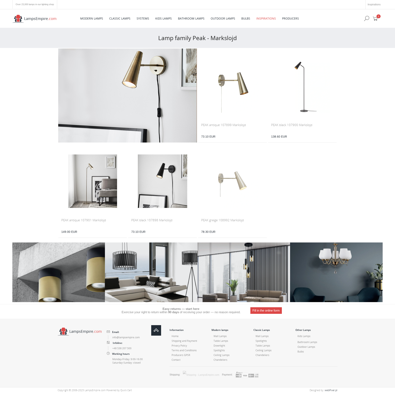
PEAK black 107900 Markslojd (291, 125)
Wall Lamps (220, 336)
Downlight (219, 345)
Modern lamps (91, 18)
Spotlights (219, 350)
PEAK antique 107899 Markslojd (223, 125)
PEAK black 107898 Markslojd (151, 220)
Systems (143, 18)
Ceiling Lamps (222, 355)
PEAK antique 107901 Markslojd (83, 220)
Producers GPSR (181, 355)
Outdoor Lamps (223, 18)
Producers (290, 18)
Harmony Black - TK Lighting (151, 272)
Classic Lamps (119, 18)
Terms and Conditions (184, 350)
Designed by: (323, 390)
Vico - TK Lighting (58, 272)
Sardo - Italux (244, 272)
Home (175, 336)
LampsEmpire (40, 18)
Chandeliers (220, 360)
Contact (176, 360)
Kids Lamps (163, 18)
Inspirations (374, 4)
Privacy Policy (179, 345)
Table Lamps (221, 341)
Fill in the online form (266, 310)
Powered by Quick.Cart (119, 390)
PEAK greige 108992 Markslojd (222, 220)
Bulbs (245, 18)
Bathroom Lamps (191, 18)
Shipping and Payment (184, 341)
